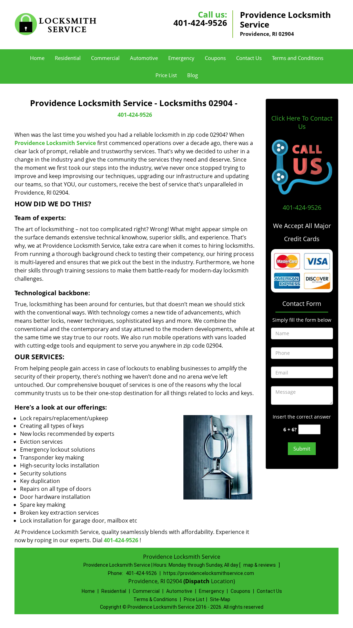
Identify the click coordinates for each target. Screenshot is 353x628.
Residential (68, 57)
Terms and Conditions (297, 57)
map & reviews (260, 565)
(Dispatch (197, 581)
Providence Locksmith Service (55, 143)
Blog (192, 75)
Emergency (181, 57)
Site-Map (220, 599)
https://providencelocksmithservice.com (208, 573)
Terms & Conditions (155, 599)
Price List (166, 75)
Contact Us (249, 57)
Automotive (144, 57)
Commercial (105, 57)
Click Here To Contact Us (301, 122)
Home (37, 57)
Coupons (215, 57)
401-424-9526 (200, 22)
